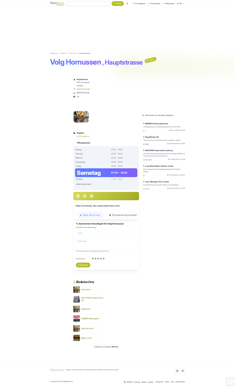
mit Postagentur (83, 136)
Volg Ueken (86, 289)
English (150, 382)
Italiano (144, 382)
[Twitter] (183, 371)
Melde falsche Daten (83, 184)
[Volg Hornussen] (81, 117)
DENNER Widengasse (90, 319)
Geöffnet (151, 59)
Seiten (167, 382)
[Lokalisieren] (127, 3)
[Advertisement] (117, 27)
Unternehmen (180, 382)
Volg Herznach (87, 328)
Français (137, 382)
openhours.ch (68, 381)
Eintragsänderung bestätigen (124, 215)
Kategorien (160, 382)
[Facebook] (177, 371)
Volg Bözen (86, 309)
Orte (172, 382)
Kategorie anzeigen (106, 347)
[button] (180, 3)
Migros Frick (86, 338)
